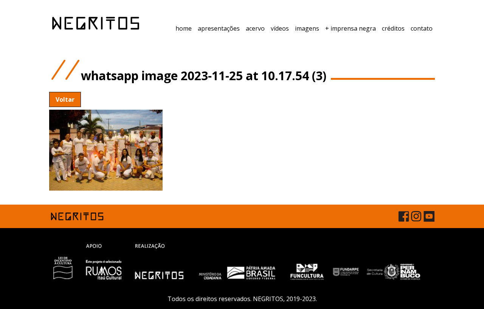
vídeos (280, 28)
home (183, 28)
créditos (393, 28)
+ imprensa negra (350, 28)
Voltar (65, 99)
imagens (307, 28)
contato (422, 28)
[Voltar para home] (95, 23)
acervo (255, 28)
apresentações (219, 28)
